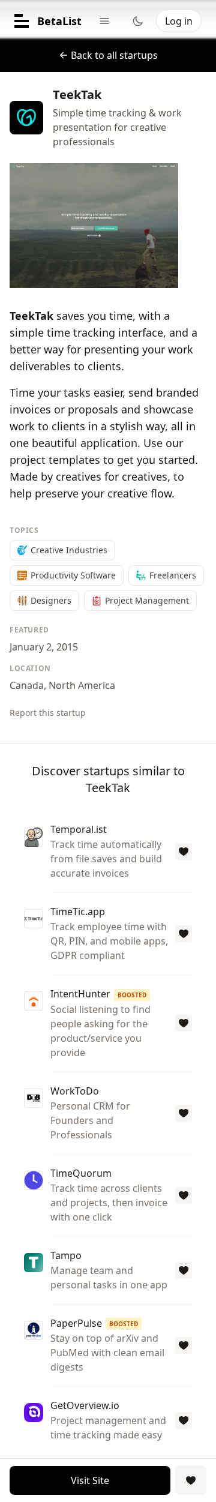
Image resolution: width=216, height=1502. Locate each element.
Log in (179, 21)
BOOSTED (132, 995)
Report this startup (48, 712)
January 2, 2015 (44, 646)
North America (82, 685)
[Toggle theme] (138, 21)
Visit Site (90, 1480)
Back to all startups (114, 55)
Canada (27, 685)
